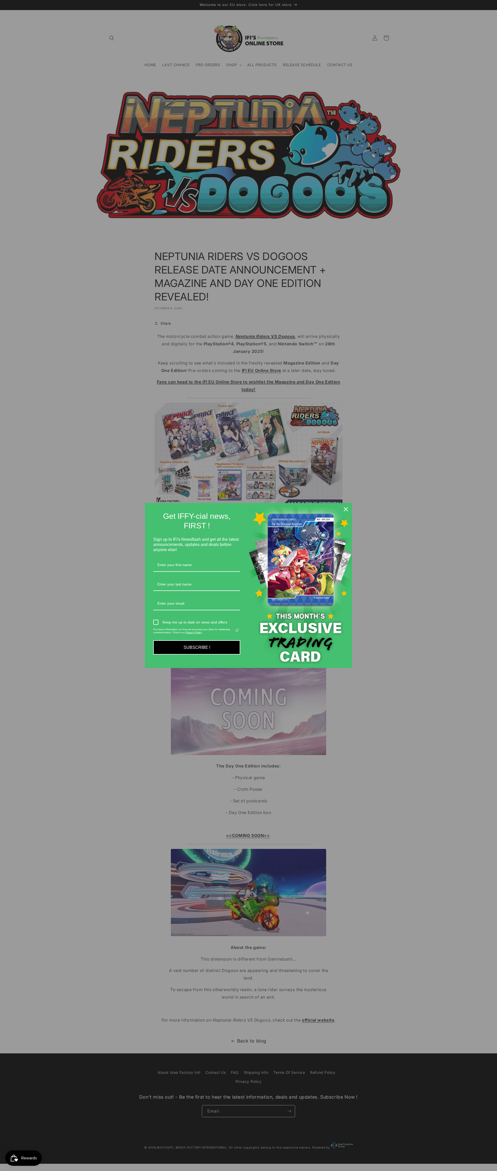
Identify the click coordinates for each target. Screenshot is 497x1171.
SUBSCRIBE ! (197, 647)
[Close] (346, 509)
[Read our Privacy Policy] (237, 630)
